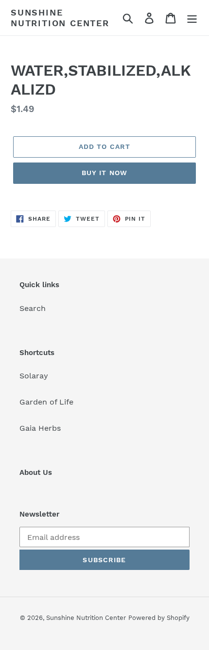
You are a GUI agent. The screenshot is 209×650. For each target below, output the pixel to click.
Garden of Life (46, 401)
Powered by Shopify (159, 617)
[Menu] (192, 18)
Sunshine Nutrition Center (60, 17)
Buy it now (104, 173)
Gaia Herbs (40, 428)
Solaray (33, 375)
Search (32, 308)
